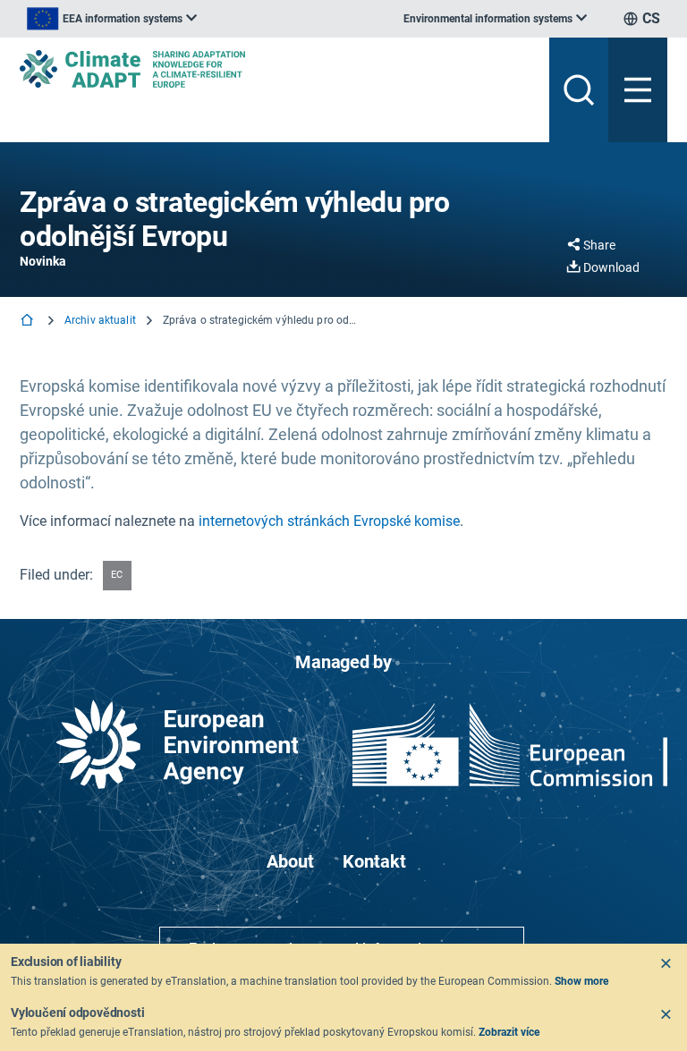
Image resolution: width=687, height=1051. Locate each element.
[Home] (29, 321)
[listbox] (112, 19)
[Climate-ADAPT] (277, 69)
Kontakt (374, 861)
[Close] (665, 963)
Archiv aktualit (100, 320)
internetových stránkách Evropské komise (329, 521)
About (290, 861)
